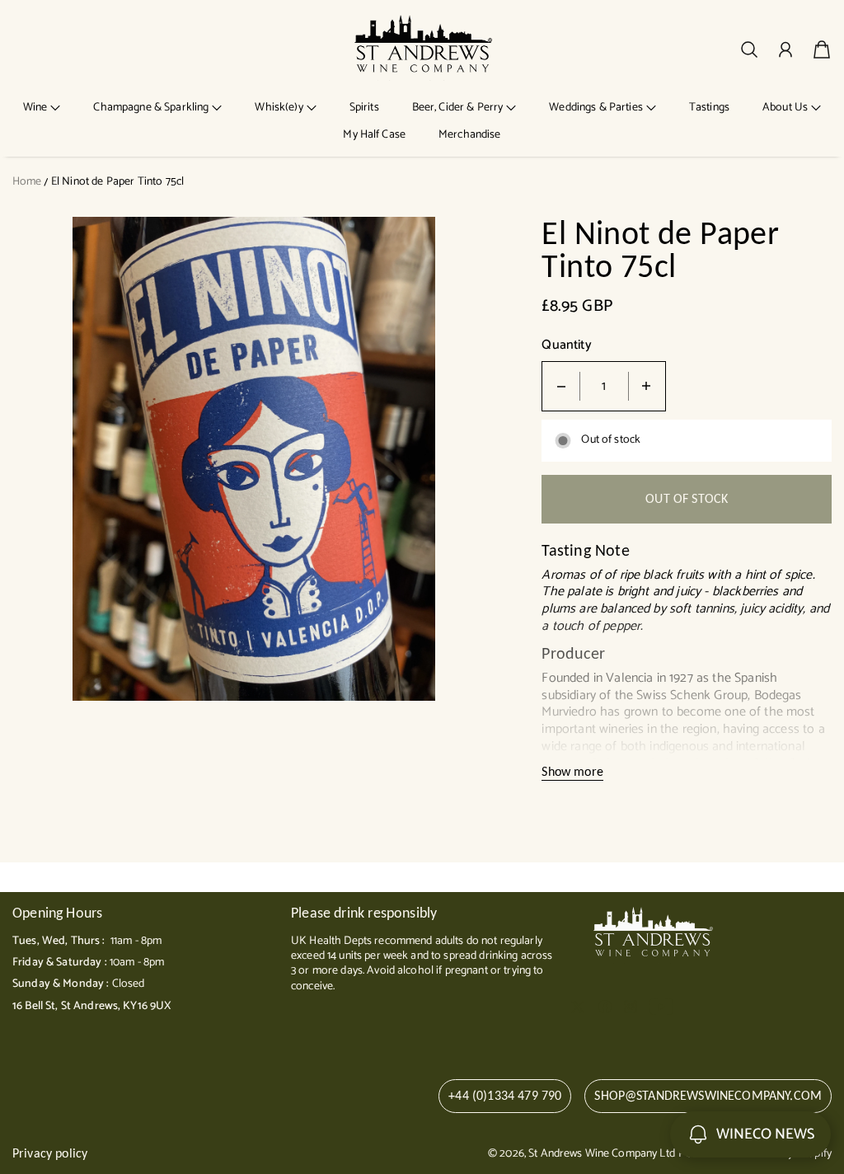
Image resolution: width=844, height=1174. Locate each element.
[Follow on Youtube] (661, 1006)
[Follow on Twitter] (578, 1006)
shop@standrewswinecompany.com (708, 1095)
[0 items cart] (822, 49)
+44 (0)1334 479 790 (504, 1095)
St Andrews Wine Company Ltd (601, 1153)
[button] (42, 107)
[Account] (785, 49)
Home (27, 181)
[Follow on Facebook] (605, 1006)
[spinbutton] (604, 386)
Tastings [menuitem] (709, 107)
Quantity (566, 346)
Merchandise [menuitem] (469, 134)
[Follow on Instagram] (630, 1006)
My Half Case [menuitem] (374, 134)
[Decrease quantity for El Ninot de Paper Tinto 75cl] (561, 386)
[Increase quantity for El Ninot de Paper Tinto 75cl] (646, 386)
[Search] (749, 49)
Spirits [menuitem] (364, 107)
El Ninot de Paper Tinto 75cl (117, 181)
